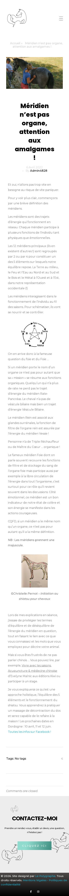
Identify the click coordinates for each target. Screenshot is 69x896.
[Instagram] (38, 891)
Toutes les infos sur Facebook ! (29, 731)
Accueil (15, 43)
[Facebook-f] (31, 891)
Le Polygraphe (45, 876)
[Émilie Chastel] (17, 18)
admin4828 (38, 170)
